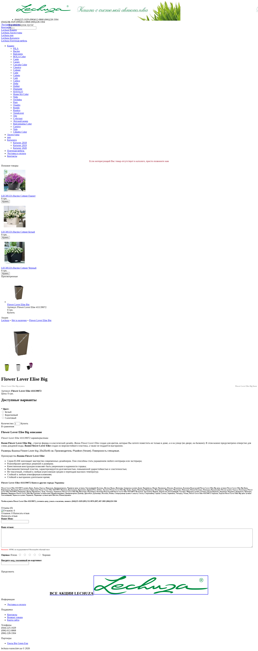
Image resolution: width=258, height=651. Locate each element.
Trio (15, 115)
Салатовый (10, 418)
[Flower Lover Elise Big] (20, 360)
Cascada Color (20, 64)
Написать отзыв (21, 513)
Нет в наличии (19, 320)
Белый (8, 412)
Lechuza (5, 320)
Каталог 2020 (20, 148)
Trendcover (18, 113)
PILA (16, 48)
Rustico (16, 110)
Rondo (16, 107)
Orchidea (17, 99)
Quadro (16, 105)
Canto (16, 59)
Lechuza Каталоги (10, 38)
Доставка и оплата (10, 24)
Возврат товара (15, 617)
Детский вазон (20, 121)
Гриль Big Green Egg (17, 643)
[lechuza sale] (150, 594)
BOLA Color (19, 56)
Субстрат (18, 118)
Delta (15, 83)
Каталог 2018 (20, 142)
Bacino (16, 51)
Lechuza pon (7, 35)
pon (9, 137)
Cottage (16, 70)
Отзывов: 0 (7, 513)
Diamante (17, 89)
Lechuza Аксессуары (11, 32)
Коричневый (11, 415)
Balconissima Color (22, 124)
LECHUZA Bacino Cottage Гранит (18, 196)
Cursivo (17, 126)
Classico (17, 67)
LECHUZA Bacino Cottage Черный (18, 268)
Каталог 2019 (20, 145)
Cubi (15, 78)
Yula (15, 129)
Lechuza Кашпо (9, 30)
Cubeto (16, 75)
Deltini (16, 86)
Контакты (6, 27)
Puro (15, 102)
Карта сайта (13, 620)
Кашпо (10, 46)
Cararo (16, 62)
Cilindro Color (20, 132)
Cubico (16, 81)
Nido (15, 97)
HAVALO (18, 91)
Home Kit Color (21, 94)
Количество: (7, 423)
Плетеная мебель (15, 150)
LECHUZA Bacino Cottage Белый (18, 232)
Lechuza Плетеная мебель (14, 40)
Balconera (18, 54)
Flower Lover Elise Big (18, 304)
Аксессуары (13, 134)
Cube (15, 72)
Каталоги (12, 140)
